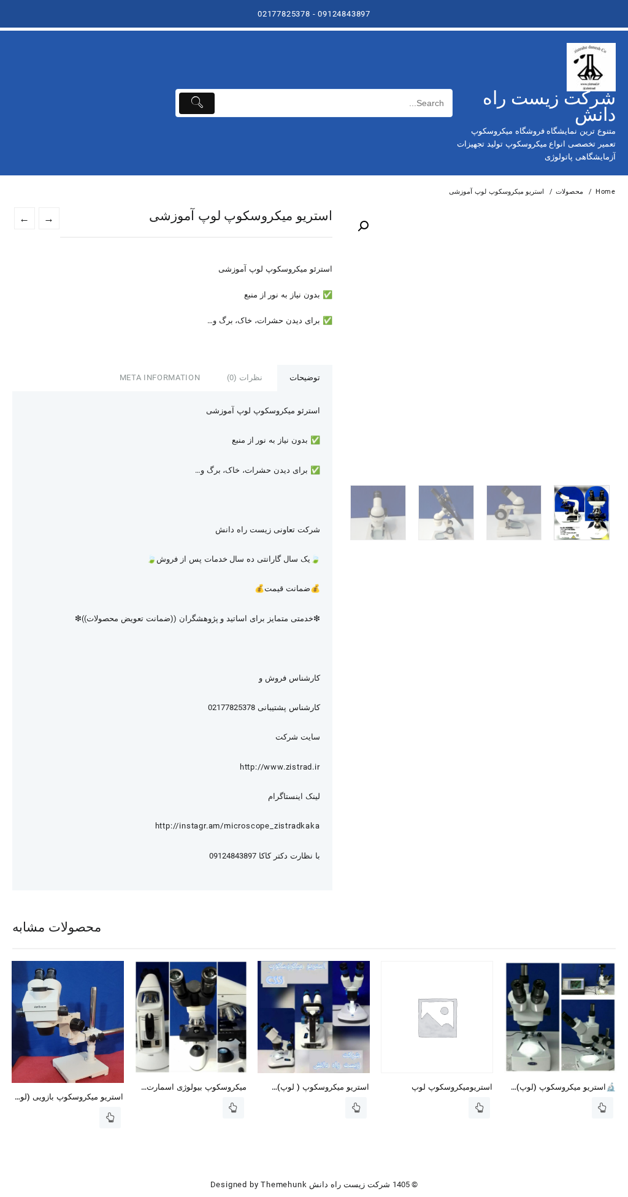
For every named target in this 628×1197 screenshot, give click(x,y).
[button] (363, 226)
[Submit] (197, 103)
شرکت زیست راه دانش (549, 106)
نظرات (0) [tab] (244, 377)
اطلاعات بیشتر (110, 1117)
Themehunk (284, 1184)
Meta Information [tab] (160, 377)
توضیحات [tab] (304, 377)
